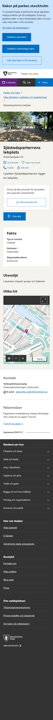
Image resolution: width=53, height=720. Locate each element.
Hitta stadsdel (10, 528)
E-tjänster (8, 536)
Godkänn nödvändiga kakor (21, 49)
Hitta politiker (10, 572)
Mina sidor (8, 580)
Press (6, 588)
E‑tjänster (11, 82)
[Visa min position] (9, 358)
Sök (29, 82)
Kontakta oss (9, 563)
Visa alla (16, 216)
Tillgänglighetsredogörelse (16, 607)
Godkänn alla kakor (16, 37)
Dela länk (25, 168)
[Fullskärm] (44, 300)
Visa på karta (12, 163)
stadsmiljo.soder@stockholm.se (31, 392)
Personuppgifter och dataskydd (18, 615)
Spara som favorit (33, 163)
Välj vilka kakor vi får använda (22, 60)
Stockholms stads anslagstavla (18, 544)
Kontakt (10, 168)
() (28, 202)
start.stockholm (10, 645)
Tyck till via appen (12, 424)
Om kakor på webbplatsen (15, 28)
